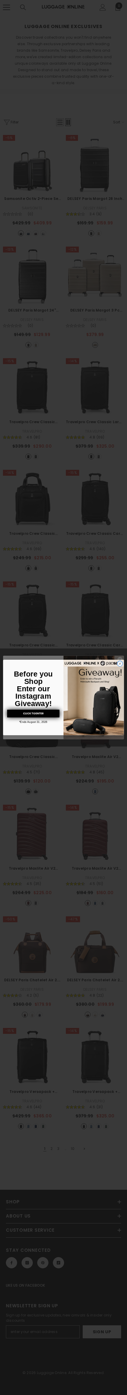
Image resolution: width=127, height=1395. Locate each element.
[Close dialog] (120, 663)
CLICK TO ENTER (33, 713)
